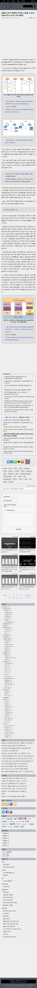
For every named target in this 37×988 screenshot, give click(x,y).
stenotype (23, 824)
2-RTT (20, 468)
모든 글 (6, 607)
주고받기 (11, 481)
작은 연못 (5, 934)
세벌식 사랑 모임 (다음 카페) (10, 923)
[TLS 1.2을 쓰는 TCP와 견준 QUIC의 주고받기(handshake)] (18, 93)
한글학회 (5, 875)
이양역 (27, 821)
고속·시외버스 (9, 725)
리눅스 (7, 671)
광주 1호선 (8, 718)
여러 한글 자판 (9, 622)
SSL (24, 476)
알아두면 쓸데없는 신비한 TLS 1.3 (16, 179)
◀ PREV (5, 595)
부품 (7, 656)
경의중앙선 (9, 706)
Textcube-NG (6, 886)
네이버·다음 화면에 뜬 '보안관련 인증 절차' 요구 (18, 385)
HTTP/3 (17, 471)
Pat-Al (30, 986)
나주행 (3, 819)
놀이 (7, 665)
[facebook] (7, 813)
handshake (27, 468)
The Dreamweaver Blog (19, 985)
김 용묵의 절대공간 (8, 897)
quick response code (25, 473)
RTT (15, 476)
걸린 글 (28, 486)
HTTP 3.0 (10, 471)
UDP (26, 479)
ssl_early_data (7, 479)
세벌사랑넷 (6, 916)
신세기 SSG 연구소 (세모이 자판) (11, 929)
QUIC (17, 473)
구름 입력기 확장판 (8, 895)
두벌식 (7, 610)
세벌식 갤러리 (6, 918)
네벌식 (7, 620)
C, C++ (7, 673)
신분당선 (8, 714)
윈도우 (7, 669)
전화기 (7, 659)
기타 (7, 721)
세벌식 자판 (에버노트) (9, 926)
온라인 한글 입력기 (8, 900)
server (19, 476)
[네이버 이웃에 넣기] (7, 805)
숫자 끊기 (16, 826)
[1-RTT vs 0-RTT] (18, 135)
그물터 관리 (8, 417)
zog (23, 821)
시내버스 (8, 731)
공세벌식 (8, 614)
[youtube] (11, 813)
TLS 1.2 (15, 479)
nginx (5, 473)
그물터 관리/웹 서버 (6, 17)
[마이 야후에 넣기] (11, 805)
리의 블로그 (6, 913)
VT (28, 824)
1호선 (7, 701)
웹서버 (5, 481)
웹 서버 (15, 417)
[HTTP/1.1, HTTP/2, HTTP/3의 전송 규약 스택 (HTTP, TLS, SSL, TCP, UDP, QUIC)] (18, 318)
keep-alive (29, 471)
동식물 (7, 691)
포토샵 (22, 826)
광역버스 (8, 727)
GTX (7, 716)
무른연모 (7, 661)
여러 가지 (8, 695)
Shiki (17, 986)
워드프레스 (7, 635)
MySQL (8, 650)
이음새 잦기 (9, 819)
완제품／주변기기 (10, 657)
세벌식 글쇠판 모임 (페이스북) (11, 921)
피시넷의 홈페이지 (8, 881)
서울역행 (12, 824)
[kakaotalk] (18, 463)
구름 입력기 (6, 892)
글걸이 (17, 980)
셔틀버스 (8, 737)
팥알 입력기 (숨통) (8, 905)
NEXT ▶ (27, 597)
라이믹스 (7, 637)
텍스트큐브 (7, 627)
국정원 (29, 819)
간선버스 (4, 826)
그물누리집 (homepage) (9, 504)
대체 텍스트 (5, 824)
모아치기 (8, 618)
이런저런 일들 (9, 684)
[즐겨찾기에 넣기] (15, 805)
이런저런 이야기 (9, 678)
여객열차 (7, 697)
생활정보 (8, 680)
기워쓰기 (8, 629)
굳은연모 (7, 654)
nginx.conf (10, 473)
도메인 (7, 642)
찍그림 (6, 690)
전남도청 (10, 826)
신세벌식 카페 (6, 931)
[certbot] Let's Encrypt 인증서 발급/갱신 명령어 (18, 389)
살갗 (7, 633)
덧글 (34, 486)
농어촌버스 (8, 735)
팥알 (35, 17)
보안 (30, 479)
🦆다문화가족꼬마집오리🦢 (10, 936)
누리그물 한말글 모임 (8, 872)
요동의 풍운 (6, 864)
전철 (6, 699)
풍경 (7, 693)
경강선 (7, 705)
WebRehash (31, 985)
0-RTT (9, 468)
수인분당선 (9, 712)
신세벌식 (8, 616)
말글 (6, 625)
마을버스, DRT (10, 733)
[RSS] (3, 805)
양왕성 (32, 824)
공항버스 (8, 729)
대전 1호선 (8, 720)
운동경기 (8, 682)
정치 (7, 686)
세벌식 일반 (9, 612)
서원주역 (4, 821)
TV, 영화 (8, 688)
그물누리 (7, 652)
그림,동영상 (9, 663)
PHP (7, 648)
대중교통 (22, 818)
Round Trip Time (8, 476)
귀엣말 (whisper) (10, 510)
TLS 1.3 (21, 479)
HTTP (5, 471)
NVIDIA (18, 824)
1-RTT (15, 468)
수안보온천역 (11, 821)
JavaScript (8, 646)
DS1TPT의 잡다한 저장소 (9, 911)
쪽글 (15, 819)
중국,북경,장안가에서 (8, 867)
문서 (7, 667)
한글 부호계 (8, 624)
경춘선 (7, 708)
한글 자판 (7, 608)
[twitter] (3, 813)
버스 (6, 723)
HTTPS (23, 471)
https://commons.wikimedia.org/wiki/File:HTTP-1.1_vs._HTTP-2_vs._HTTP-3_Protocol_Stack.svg (19, 329)
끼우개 (7, 631)
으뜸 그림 (18, 821)
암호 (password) (7, 500)
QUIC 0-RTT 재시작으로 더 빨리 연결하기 (18, 174)
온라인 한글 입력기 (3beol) (10, 902)
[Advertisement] (18, 39)
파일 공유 (8, 676)
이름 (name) (6, 496)
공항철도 (8, 710)
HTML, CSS (9, 644)
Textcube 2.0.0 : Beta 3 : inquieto (18, 982)
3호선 (7, 703)
